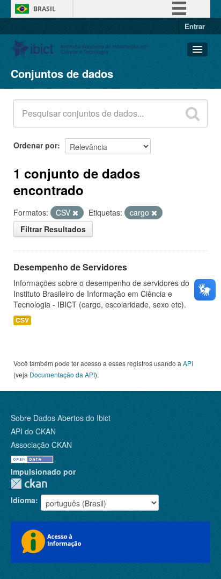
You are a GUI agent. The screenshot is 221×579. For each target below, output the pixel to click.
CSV (22, 320)
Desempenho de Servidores (70, 267)
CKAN (29, 483)
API (188, 363)
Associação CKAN (41, 444)
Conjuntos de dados (62, 73)
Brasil (44, 8)
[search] (193, 113)
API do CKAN (33, 431)
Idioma (23, 500)
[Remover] (75, 213)
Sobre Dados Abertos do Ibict (60, 417)
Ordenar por (35, 145)
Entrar (195, 26)
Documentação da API (62, 374)
